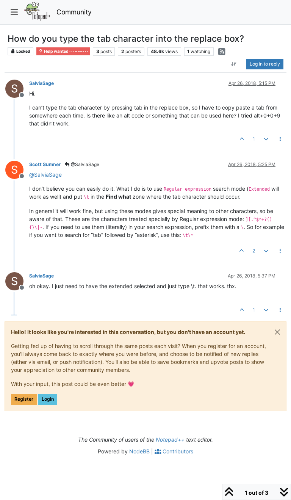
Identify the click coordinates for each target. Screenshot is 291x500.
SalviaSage (41, 83)
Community (74, 12)
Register (23, 399)
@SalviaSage (84, 164)
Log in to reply (265, 64)
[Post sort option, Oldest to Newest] (234, 64)
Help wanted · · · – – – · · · (65, 51)
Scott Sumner (45, 164)
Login (48, 399)
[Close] (277, 332)
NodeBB (139, 451)
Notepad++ (170, 439)
